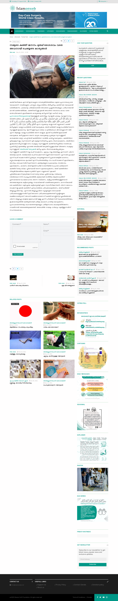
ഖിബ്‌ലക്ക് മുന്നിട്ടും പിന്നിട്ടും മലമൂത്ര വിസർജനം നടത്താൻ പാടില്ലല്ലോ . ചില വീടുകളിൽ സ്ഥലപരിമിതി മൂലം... (92, 101)
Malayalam (103, 1)
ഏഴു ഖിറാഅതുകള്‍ (68, 286)
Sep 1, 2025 (100, 269)
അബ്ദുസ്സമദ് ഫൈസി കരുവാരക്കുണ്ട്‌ (21, 323)
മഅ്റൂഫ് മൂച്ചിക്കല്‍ (84, 252)
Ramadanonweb (72, 31)
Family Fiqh (24, 37)
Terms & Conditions (79, 597)
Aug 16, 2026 (95, 130)
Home (11, 37)
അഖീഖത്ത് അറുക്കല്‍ (28, 149)
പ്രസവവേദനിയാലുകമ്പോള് (20, 116)
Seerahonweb (30, 31)
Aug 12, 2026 (94, 165)
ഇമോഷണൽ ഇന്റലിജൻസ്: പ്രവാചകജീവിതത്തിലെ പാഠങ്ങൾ (90, 255)
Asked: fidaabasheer (85, 107)
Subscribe (92, 564)
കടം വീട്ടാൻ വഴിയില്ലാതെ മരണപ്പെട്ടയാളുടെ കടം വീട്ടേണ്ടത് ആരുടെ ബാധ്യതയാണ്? (90, 124)
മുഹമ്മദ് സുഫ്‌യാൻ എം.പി (87, 270)
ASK (92, 66)
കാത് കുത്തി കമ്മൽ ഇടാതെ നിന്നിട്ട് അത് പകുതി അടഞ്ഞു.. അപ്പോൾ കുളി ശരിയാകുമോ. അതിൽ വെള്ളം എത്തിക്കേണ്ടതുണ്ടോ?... (91, 112)
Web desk (12, 52)
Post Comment (18, 254)
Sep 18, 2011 (71, 283)
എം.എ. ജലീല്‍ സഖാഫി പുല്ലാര (19, 381)
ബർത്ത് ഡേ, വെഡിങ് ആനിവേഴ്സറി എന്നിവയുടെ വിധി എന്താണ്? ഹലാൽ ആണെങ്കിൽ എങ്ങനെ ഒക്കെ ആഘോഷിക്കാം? (92, 158)
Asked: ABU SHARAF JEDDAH (88, 95)
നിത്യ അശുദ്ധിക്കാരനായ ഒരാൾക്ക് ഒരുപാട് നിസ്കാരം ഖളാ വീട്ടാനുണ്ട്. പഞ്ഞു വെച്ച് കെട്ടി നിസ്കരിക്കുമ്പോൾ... (92, 147)
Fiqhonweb (40, 31)
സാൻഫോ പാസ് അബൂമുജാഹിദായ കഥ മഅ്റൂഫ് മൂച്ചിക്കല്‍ (91, 292)
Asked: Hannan (83, 120)
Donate (89, 597)
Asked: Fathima (83, 191)
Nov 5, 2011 (14, 325)
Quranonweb (19, 31)
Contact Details (80, 585)
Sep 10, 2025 (96, 261)
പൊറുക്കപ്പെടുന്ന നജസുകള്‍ (53, 385)
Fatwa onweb (93, 31)
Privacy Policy (61, 585)
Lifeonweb (50, 31)
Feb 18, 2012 (22, 352)
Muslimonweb (60, 31)
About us (40, 588)
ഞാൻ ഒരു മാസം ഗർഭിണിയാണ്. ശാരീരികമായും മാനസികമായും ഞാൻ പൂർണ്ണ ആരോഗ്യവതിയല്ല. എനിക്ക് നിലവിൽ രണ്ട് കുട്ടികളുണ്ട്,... (92, 171)
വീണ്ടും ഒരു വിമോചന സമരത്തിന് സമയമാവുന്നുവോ (89, 238)
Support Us (41, 585)
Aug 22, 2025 (96, 288)
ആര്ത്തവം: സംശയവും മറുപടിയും (21, 327)
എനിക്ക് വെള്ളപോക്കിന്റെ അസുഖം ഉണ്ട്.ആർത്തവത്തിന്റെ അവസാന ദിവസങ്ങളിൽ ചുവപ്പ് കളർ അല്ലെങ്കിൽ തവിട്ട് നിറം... (92, 196)
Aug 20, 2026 (94, 119)
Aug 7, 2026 (94, 190)
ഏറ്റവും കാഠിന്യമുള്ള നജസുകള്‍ (54, 356)
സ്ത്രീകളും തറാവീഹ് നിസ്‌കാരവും (21, 383)
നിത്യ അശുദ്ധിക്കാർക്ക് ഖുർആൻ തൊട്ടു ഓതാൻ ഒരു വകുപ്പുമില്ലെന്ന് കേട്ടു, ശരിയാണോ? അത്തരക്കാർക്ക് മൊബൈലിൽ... (92, 135)
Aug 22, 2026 (92, 82)
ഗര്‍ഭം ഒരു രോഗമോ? (51, 327)
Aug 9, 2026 (103, 178)
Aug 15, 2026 (96, 153)
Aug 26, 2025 (102, 278)
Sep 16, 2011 (22, 283)
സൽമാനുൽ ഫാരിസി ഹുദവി (87, 278)
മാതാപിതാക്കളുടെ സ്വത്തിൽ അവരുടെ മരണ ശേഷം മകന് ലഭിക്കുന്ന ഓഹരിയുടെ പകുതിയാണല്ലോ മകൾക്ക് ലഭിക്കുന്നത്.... (92, 183)
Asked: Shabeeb (84, 130)
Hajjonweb (83, 31)
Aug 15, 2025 (89, 234)
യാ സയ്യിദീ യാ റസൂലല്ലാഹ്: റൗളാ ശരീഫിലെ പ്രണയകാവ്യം (91, 264)
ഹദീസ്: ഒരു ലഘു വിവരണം (19, 286)
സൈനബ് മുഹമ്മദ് (84, 261)
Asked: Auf (82, 82)
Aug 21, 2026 (98, 107)
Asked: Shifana (83, 166)
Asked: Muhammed (84, 153)
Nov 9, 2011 (48, 325)
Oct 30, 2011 (34, 380)
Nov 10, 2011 (48, 354)
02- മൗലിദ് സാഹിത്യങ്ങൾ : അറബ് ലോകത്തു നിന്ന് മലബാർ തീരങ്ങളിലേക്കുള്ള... (91, 282)
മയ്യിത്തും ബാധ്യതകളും (17, 354)
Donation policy (98, 585)
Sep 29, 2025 (96, 252)
